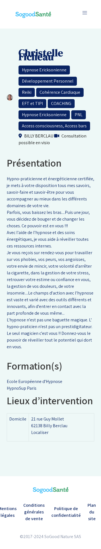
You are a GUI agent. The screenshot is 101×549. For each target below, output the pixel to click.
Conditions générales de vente (34, 512)
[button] (84, 13)
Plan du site (92, 512)
